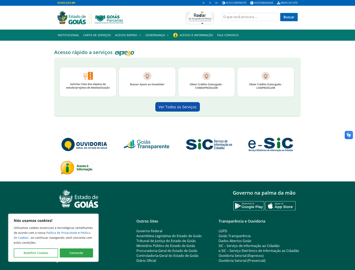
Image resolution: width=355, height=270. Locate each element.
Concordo (76, 253)
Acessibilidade (263, 3)
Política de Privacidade (62, 233)
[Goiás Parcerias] (90, 17)
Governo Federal (149, 231)
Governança (155, 35)
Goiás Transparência (235, 236)
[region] (53, 238)
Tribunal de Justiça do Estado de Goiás (166, 241)
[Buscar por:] (250, 17)
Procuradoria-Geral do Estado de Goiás (166, 250)
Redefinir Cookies (36, 253)
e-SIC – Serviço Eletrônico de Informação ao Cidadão (259, 250)
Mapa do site (289, 3)
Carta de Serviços (97, 35)
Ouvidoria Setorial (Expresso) (241, 255)
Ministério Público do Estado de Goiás (165, 245)
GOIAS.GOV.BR (66, 3)
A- (204, 3)
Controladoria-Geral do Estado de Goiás (167, 255)
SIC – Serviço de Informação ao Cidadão (249, 245)
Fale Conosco (228, 35)
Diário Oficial (146, 260)
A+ (216, 3)
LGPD (223, 231)
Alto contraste (236, 3)
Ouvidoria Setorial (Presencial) (242, 260)
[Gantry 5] (78, 198)
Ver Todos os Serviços (178, 106)
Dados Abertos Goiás (235, 241)
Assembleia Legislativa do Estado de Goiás (169, 236)
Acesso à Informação (196, 35)
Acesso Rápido (126, 35)
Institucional (68, 35)
